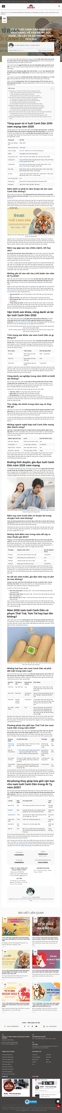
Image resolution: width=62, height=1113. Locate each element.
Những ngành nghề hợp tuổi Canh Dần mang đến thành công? (27, 103)
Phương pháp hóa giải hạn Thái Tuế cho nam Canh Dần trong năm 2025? (29, 115)
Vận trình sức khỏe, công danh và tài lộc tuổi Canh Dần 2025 (25, 97)
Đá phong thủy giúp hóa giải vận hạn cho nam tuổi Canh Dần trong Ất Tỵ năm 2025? (30, 117)
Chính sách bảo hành (7, 1066)
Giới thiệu (48, 1054)
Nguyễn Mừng (24, 45)
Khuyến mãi (35, 1059)
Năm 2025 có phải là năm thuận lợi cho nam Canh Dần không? (26, 92)
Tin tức (36, 1)
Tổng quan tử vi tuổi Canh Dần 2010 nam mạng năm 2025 (24, 91)
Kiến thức (52, 1)
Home (2, 12)
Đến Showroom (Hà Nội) (8, 1074)
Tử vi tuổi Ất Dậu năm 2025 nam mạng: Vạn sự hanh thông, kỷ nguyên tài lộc (45, 938)
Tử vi (6, 12)
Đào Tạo (43, 1)
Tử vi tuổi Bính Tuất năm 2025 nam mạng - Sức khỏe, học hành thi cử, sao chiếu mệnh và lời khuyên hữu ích (46, 1005)
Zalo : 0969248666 (51, 1026)
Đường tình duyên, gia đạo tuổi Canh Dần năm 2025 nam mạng (26, 105)
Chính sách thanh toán (7, 1057)
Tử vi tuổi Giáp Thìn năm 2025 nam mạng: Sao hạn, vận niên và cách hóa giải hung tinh (16, 939)
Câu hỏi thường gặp (7, 1071)
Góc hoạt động (36, 1057)
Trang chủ (34, 1054)
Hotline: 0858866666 (12, 1026)
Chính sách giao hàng (7, 1059)
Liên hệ (34, 1062)
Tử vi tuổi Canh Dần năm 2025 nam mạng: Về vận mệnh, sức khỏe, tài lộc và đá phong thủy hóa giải (15, 972)
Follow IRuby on (13, 50)
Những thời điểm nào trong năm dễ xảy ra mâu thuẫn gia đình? (27, 108)
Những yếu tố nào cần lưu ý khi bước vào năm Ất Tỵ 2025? (25, 95)
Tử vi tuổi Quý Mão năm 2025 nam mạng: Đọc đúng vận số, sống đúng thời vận (45, 971)
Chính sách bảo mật (7, 1054)
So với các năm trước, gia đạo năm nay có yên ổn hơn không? (26, 110)
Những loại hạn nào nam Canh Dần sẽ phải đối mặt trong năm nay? (27, 113)
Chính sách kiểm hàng (7, 1062)
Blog (47, 1059)
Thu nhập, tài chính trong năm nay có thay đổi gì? (24, 102)
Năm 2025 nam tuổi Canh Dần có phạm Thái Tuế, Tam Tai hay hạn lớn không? (30, 111)
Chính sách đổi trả (6, 1064)
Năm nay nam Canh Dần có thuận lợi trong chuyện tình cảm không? (28, 107)
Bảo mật (48, 1057)
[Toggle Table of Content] (51, 88)
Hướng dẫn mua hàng (7, 1069)
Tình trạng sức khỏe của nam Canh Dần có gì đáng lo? (24, 99)
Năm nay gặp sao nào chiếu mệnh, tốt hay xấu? (22, 94)
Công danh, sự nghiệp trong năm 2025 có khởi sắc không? (26, 100)
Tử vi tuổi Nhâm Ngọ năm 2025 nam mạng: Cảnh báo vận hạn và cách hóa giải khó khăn (16, 1005)
